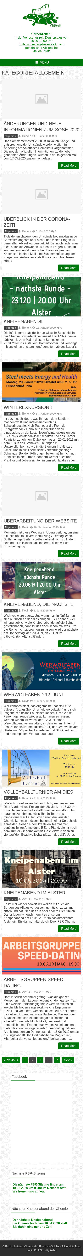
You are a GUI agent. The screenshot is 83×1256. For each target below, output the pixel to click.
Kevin (25, 527)
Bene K (26, 135)
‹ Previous (11, 1060)
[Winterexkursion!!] (41, 382)
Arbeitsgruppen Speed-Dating (34, 982)
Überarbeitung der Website (40, 520)
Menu (44, 62)
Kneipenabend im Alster (34, 892)
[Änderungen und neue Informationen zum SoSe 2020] (41, 99)
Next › (68, 1060)
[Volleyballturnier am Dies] (41, 768)
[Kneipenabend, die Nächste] (41, 580)
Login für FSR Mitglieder (41, 1250)
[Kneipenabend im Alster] (41, 869)
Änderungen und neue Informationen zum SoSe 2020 (41, 126)
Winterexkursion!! (28, 407)
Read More (68, 165)
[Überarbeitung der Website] (41, 496)
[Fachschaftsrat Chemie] (41, 28)
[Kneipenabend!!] (41, 296)
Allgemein (11, 135)
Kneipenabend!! (23, 321)
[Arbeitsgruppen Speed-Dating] (41, 955)
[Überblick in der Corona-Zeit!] (41, 194)
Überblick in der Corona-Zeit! (37, 222)
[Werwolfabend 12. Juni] (41, 671)
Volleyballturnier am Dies (38, 792)
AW (24, 899)
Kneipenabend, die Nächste (39, 604)
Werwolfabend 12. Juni (33, 694)
